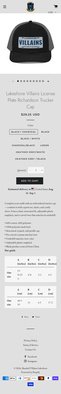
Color (30, 125)
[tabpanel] (30, 43)
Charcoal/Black (23, 145)
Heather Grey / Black (30, 159)
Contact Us (30, 349)
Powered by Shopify (30, 372)
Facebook (32, 356)
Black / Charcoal (23, 132)
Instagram (32, 361)
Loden (44, 145)
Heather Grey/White (30, 152)
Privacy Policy (30, 340)
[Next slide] (48, 81)
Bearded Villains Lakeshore (34, 368)
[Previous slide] (13, 81)
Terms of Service (30, 345)
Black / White (30, 138)
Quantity (21, 170)
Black (45, 132)
